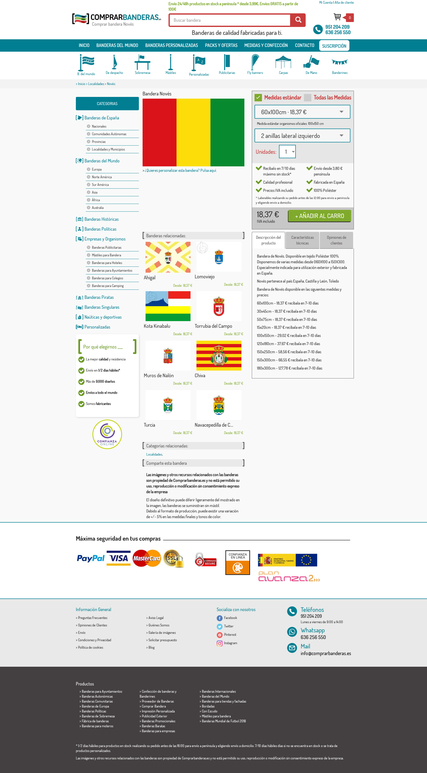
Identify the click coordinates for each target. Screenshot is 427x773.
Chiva (200, 375)
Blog (151, 647)
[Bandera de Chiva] (219, 356)
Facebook (230, 618)
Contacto (304, 45)
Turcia (149, 424)
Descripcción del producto (268, 240)
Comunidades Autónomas (109, 134)
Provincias (99, 141)
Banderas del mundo (117, 45)
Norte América (102, 177)
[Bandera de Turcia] (168, 405)
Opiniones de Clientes (92, 625)
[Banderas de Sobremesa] (142, 62)
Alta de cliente (344, 2)
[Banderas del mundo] (86, 62)
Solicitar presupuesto (163, 640)
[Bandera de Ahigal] (168, 257)
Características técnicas (302, 240)
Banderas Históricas (102, 219)
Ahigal (149, 277)
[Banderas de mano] (311, 62)
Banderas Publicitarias (106, 247)
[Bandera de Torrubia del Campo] (219, 306)
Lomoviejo (205, 276)
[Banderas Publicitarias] (227, 62)
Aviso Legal (156, 618)
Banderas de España (102, 117)
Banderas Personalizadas (171, 45)
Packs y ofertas (221, 45)
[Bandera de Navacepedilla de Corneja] (219, 405)
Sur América (100, 184)
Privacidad (104, 640)
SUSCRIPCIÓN (334, 46)
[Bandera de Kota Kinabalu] (168, 306)
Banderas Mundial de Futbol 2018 (224, 721)
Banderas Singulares (102, 307)
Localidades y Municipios (108, 149)
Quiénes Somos (159, 625)
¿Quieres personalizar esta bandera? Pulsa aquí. (181, 170)
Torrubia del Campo (213, 326)
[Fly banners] (255, 62)
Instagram (230, 643)
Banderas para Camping (108, 286)
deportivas (112, 317)
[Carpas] (283, 62)
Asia (94, 192)
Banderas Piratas (99, 297)
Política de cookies (90, 647)
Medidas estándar (282, 97)
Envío (81, 632)
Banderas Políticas (100, 229)
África (96, 200)
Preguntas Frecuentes (92, 618)
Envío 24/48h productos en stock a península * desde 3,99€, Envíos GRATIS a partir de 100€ (233, 6)
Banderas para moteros (97, 726)
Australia (98, 207)
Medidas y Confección (266, 45)
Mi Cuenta (325, 2)
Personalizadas (97, 327)
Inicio (84, 45)
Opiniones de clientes (336, 240)
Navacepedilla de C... (214, 424)
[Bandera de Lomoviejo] (219, 257)
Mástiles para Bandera (106, 255)
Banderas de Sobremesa (98, 716)
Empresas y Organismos (105, 239)
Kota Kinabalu (157, 326)
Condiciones (86, 640)
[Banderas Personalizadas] (199, 63)
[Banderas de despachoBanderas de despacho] (114, 62)
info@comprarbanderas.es (326, 653)
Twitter (228, 626)
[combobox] (302, 112)
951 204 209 (337, 26)
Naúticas (92, 317)
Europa (97, 169)
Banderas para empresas (158, 731)
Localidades (96, 84)
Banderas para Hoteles (107, 263)
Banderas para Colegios (107, 278)
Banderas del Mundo (102, 160)
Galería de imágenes (162, 632)
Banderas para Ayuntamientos (112, 270)
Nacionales (99, 126)
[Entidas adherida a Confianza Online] (237, 562)
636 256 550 (338, 32)
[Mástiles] (170, 62)
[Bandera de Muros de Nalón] (168, 356)
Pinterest (229, 634)
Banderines (147, 696)
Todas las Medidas (332, 97)
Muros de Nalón (159, 375)
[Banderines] (339, 62)
